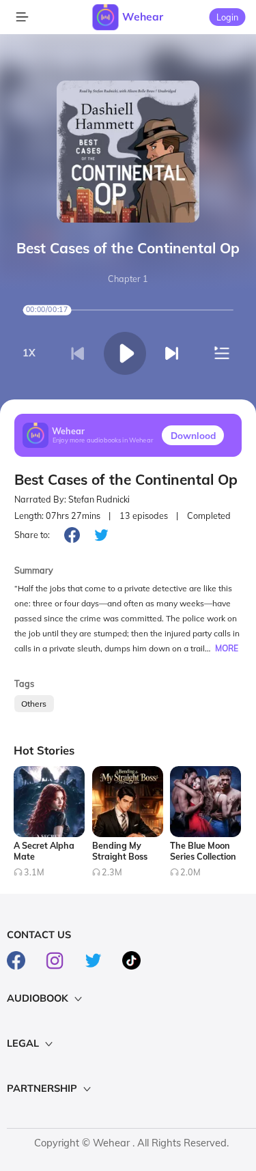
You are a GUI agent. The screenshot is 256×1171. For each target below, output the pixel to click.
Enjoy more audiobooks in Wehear (103, 441)
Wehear (142, 16)
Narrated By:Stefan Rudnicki (72, 499)
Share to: (32, 534)
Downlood (193, 435)
